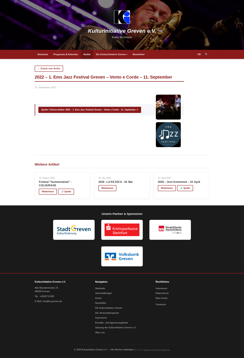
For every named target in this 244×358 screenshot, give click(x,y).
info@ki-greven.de (52, 301)
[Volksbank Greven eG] (122, 256)
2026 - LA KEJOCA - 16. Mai (115, 181)
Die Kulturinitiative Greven (111, 54)
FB (199, 54)
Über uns (100, 332)
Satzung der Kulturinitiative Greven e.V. (115, 327)
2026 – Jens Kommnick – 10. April (179, 181)
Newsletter (139, 54)
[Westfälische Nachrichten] (170, 230)
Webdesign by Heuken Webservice (156, 350)
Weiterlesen (48, 191)
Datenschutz (162, 293)
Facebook (161, 304)
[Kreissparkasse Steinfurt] (122, 230)
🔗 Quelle (66, 191)
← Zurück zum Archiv (49, 68)
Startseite (42, 54)
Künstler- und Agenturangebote (111, 322)
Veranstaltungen (103, 293)
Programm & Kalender (65, 54)
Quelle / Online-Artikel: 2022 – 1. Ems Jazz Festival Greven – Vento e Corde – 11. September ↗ (89, 109)
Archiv (87, 54)
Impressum (101, 317)
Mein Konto (161, 298)
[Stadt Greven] (74, 230)
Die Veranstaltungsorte (107, 313)
